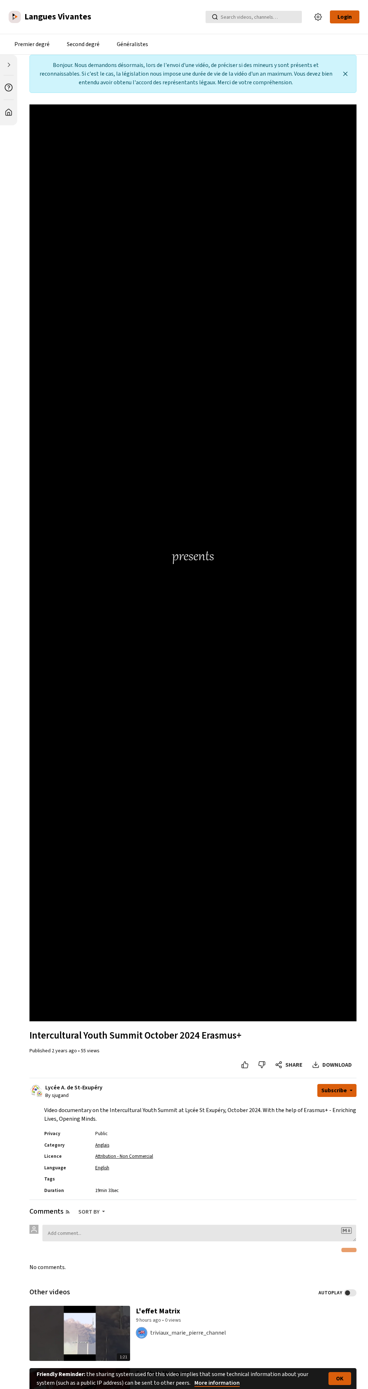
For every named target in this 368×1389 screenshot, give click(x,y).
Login (344, 17)
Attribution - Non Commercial (124, 1156)
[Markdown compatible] (346, 1230)
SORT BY (89, 1212)
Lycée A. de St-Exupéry (73, 1088)
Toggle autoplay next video (350, 1292)
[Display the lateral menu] (8, 65)
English (102, 1168)
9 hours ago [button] (149, 1320)
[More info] (8, 87)
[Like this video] (244, 1065)
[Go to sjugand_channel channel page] (39, 1093)
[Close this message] (345, 74)
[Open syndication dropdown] (67, 1212)
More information (217, 1383)
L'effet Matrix (158, 1311)
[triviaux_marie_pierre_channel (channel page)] (141, 1332)
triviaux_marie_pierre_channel (188, 1333)
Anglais (102, 1145)
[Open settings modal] (318, 16)
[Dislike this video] (261, 1065)
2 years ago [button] (65, 1050)
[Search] (215, 16)
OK (340, 1379)
